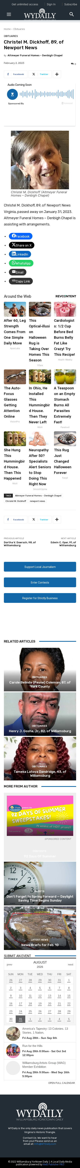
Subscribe (70, 4)
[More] (57, 74)
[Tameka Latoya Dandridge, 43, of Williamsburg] (40, 758)
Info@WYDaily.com (45, 1143)
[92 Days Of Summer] (40, 816)
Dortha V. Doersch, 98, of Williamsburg (20, 544)
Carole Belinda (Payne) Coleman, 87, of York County (40, 684)
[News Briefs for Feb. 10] (40, 928)
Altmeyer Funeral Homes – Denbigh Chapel (35, 55)
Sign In (51, 4)
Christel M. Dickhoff (15, 501)
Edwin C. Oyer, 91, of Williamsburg (63, 544)
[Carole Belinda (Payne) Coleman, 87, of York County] (40, 669)
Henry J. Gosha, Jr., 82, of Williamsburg (40, 731)
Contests (39, 851)
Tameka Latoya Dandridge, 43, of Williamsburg (40, 773)
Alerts (39, 891)
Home (7, 29)
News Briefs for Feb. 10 (40, 945)
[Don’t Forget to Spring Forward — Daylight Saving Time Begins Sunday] (40, 883)
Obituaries (19, 29)
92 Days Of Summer (40, 856)
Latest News (39, 939)
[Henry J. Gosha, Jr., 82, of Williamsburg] (40, 714)
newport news (37, 501)
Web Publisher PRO (53, 1164)
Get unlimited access (25, 4)
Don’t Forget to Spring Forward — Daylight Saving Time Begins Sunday (40, 898)
